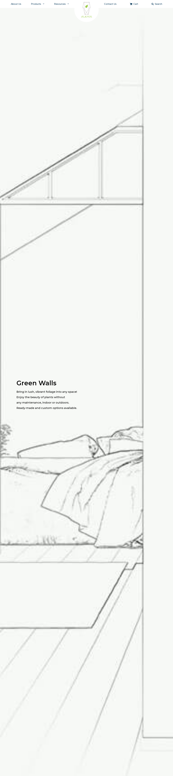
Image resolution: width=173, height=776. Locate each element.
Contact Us (110, 4)
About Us (16, 4)
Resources (60, 4)
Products (36, 4)
